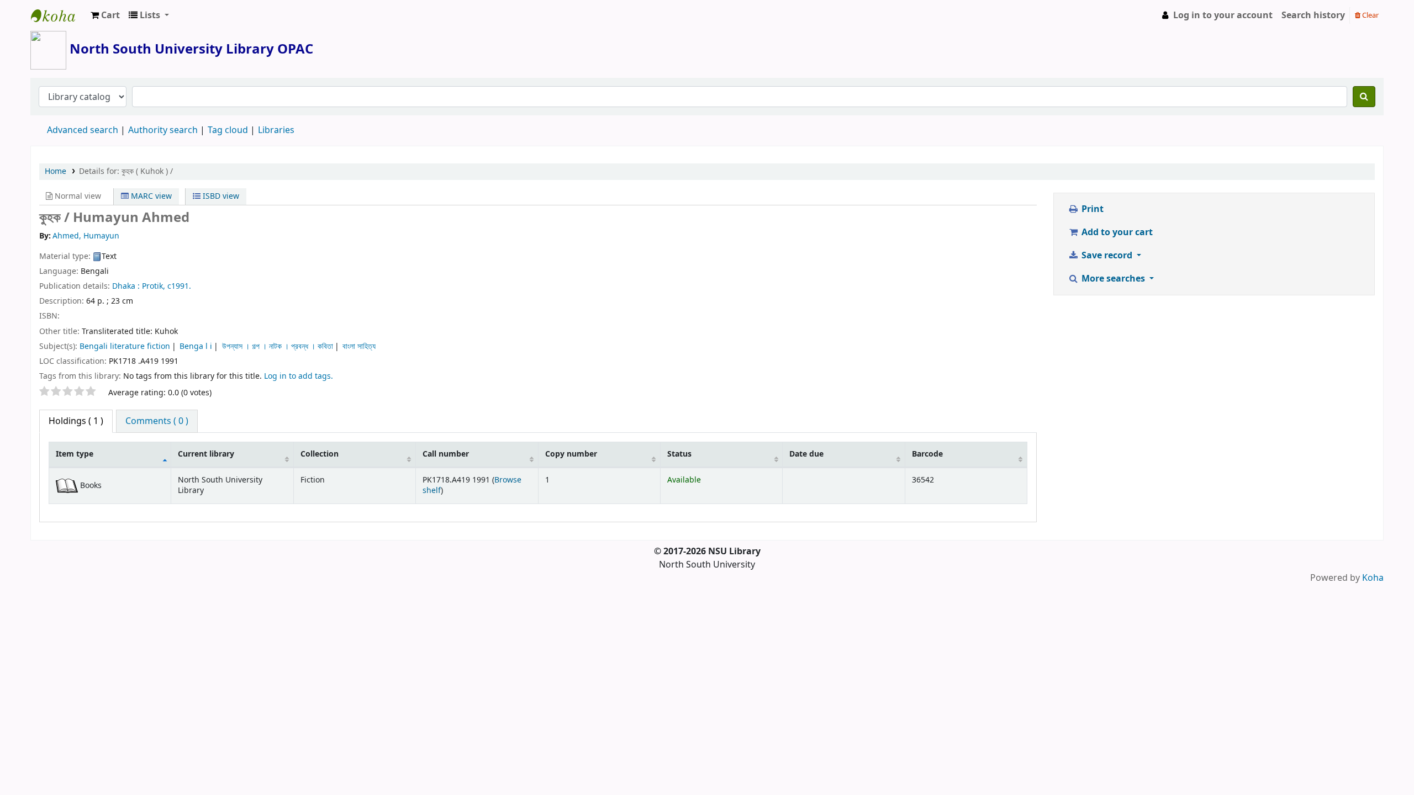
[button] (105, 15)
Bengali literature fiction (125, 346)
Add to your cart (1116, 232)
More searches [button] (1113, 278)
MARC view (150, 196)
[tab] (157, 421)
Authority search (163, 130)
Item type (74, 454)
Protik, (153, 286)
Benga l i (196, 346)
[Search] (1364, 96)
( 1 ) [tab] (76, 421)
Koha (1373, 578)
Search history (1313, 15)
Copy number (571, 454)
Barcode (927, 454)
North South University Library (58, 15)
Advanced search (82, 130)
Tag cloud (228, 130)
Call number (446, 454)
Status (679, 454)
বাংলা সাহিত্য (359, 346)
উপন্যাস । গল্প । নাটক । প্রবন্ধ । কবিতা (277, 346)
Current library (206, 454)
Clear (1369, 15)
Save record (1107, 255)
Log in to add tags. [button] (298, 376)
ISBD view (220, 196)
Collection (319, 454)
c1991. (179, 286)
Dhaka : (126, 286)
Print (1091, 209)
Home (55, 171)
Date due (806, 454)
